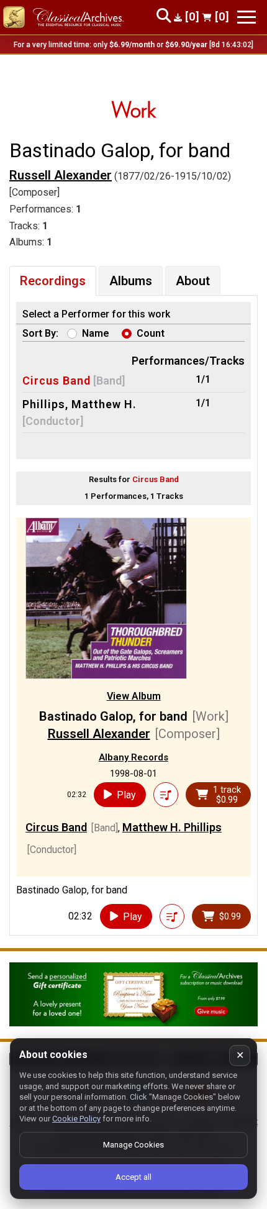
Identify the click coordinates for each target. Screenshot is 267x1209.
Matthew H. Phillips (172, 827)
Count (151, 333)
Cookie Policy (76, 1118)
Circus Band (56, 380)
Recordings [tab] (53, 280)
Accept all (133, 1177)
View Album (134, 696)
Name (95, 333)
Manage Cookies (133, 1144)
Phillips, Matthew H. (79, 404)
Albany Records (133, 757)
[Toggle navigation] (246, 17)
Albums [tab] (130, 280)
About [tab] (193, 280)
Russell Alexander (60, 175)
